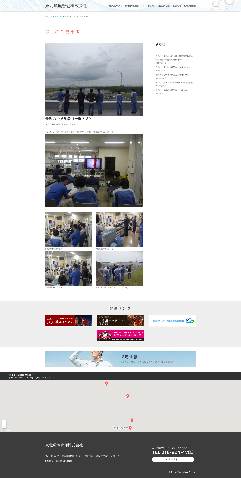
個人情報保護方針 (64, 461)
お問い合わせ (190, 5)
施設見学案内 (164, 5)
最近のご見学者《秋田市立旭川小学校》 (173, 75)
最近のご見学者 (68, 124)
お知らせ (177, 5)
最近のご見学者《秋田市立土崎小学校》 (173, 90)
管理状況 (151, 5)
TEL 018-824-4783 (173, 452)
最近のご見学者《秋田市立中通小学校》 (173, 67)
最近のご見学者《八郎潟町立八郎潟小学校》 (175, 82)
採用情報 (49, 461)
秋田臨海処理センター (134, 5)
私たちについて (115, 5)
